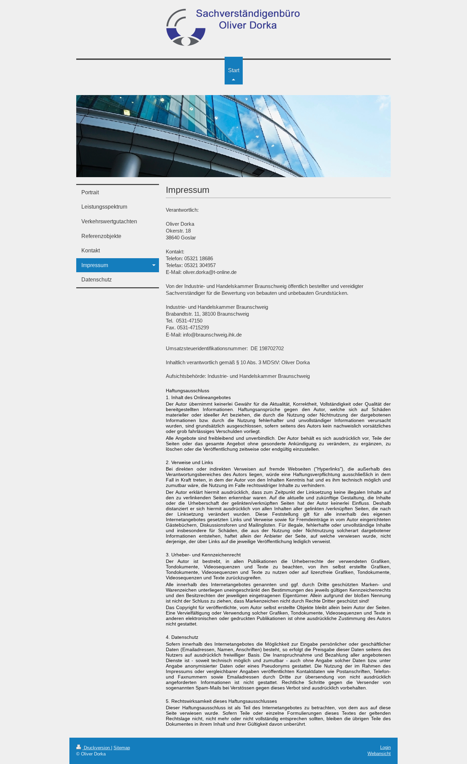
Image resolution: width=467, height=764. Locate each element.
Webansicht (379, 753)
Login (385, 747)
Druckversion (96, 747)
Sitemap (122, 747)
